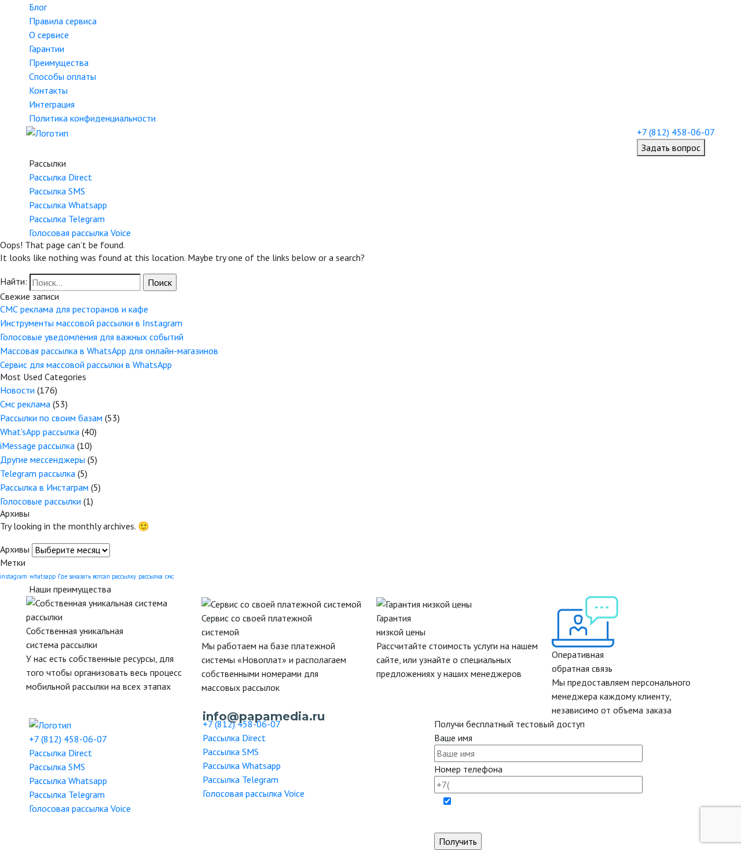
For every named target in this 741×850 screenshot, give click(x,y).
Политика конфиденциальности (92, 118)
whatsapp (43, 576)
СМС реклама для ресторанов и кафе (74, 309)
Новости (17, 390)
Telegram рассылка (37, 473)
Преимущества (59, 62)
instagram (13, 576)
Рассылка (60, 177)
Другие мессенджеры (42, 459)
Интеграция (52, 104)
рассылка (150, 576)
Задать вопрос (670, 147)
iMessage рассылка (37, 445)
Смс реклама (25, 404)
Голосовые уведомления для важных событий (92, 337)
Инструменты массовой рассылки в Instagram (91, 323)
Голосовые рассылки (40, 501)
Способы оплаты (62, 76)
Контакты (48, 90)
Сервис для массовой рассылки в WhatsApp (86, 364)
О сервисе (49, 35)
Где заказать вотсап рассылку (97, 576)
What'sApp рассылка (39, 431)
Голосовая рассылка (80, 232)
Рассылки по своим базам (51, 418)
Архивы (15, 549)
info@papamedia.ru (264, 716)
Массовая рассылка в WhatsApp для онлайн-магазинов (109, 350)
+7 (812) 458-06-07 (676, 132)
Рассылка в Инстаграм (44, 487)
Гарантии (46, 48)
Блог (38, 7)
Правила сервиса (63, 21)
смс (169, 576)
